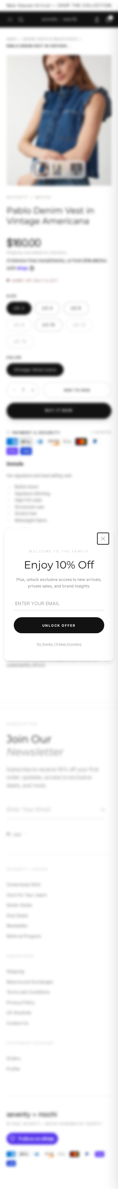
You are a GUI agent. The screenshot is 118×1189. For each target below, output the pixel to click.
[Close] (103, 538)
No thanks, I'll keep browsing (59, 644)
